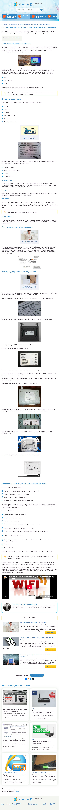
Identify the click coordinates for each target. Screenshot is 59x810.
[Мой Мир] (30, 679)
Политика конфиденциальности (33, 804)
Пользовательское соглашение (16, 804)
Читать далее (50, 632)
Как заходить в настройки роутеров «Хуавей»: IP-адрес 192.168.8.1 (29, 288)
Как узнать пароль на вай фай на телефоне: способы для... (37, 638)
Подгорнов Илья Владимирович (24, 604)
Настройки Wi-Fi (26, 16)
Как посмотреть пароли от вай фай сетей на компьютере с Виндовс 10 (14, 739)
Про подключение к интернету (11, 16)
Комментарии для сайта (10, 791)
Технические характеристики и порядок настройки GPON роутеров (43, 775)
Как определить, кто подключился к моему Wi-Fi (29, 137)
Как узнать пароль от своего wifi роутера (33, 622)
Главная (5, 24)
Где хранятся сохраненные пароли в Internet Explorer (14, 775)
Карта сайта (44, 804)
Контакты (9, 804)
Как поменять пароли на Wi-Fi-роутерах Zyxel (41, 742)
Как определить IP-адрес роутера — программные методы (15, 710)
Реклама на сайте (52, 804)
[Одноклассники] (28, 679)
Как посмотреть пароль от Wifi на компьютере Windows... (35, 655)
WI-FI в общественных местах (41, 16)
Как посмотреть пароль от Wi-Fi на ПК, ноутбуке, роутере (29, 242)
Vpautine (25, 4)
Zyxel (33, 708)
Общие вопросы (7, 707)
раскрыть (17, 38)
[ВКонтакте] (26, 679)
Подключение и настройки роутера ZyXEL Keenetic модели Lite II (43, 711)
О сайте (3, 804)
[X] (33, 679)
